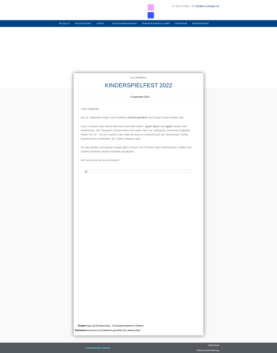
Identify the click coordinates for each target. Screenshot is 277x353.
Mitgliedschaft (83, 23)
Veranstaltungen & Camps (156, 23)
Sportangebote (200, 23)
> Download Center (97, 347)
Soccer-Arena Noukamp (124, 23)
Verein (100, 23)
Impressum (213, 345)
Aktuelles (64, 23)
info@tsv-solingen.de (206, 6)
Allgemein (138, 78)
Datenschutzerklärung (208, 350)
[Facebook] (151, 15)
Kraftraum (181, 23)
